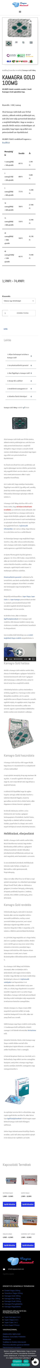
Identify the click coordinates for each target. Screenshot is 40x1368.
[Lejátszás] (7, 659)
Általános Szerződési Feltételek (14, 1337)
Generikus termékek (15, 70)
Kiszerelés (6, 296)
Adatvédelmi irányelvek (20, 1365)
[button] (20, 11)
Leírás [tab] (5, 329)
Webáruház (7, 1339)
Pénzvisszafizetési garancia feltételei (16, 1345)
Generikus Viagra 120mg (13, 1293)
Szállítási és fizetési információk (14, 1342)
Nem (26, 1361)
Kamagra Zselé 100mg (12, 1301)
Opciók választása (9, 1204)
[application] (20, 652)
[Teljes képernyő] (33, 659)
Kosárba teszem (22, 313)
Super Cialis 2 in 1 (11, 1322)
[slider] (18, 659)
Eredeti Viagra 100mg (12, 1290)
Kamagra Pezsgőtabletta (13, 1304)
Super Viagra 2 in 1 (11, 1320)
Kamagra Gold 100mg (12, 1296)
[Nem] (37, 1358)
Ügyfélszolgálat (8, 1274)
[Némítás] (30, 659)
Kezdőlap (5, 70)
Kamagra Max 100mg (12, 1299)
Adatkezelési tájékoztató (11, 1334)
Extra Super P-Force (11, 1325)
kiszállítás (5, 142)
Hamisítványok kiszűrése (12, 1347)
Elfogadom (17, 1361)
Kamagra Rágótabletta (12, 1307)
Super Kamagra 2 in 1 (12, 1317)
